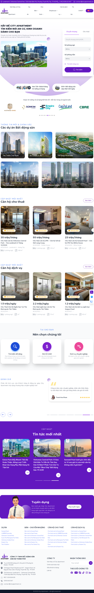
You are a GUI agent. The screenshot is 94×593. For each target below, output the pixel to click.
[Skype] (80, 573)
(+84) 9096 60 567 (65, 1)
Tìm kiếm (79, 70)
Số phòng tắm (70, 55)
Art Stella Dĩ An (36, 155)
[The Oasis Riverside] (74, 145)
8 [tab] (51, 115)
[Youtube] (76, 572)
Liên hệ (49, 570)
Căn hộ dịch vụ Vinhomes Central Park (81, 535)
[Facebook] (71, 572)
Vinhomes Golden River (7, 540)
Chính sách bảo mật (53, 564)
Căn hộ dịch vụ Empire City (78, 544)
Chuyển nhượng (71, 32)
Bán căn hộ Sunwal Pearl (31, 531)
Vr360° (80, 10)
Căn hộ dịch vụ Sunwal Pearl (78, 531)
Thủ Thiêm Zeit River (11, 155)
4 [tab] (44, 115)
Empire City (4, 542)
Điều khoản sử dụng (53, 567)
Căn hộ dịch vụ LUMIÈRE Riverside (80, 533)
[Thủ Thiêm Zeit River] (13, 145)
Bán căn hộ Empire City (31, 542)
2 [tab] (41, 115)
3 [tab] (42, 115)
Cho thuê (86, 32)
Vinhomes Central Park (7, 535)
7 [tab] (49, 115)
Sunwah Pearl (5, 531)
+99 (29, 87)
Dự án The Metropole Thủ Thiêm (10, 537)
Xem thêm (88, 200)
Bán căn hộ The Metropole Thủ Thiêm (35, 537)
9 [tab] (52, 115)
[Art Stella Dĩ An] (40, 145)
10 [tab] (54, 115)
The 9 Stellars (5, 544)
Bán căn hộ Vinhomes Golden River (34, 540)
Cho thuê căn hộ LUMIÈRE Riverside (57, 533)
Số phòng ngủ (70, 45)
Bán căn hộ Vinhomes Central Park (34, 535)
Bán (35, 10)
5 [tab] (46, 115)
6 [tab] (47, 115)
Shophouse (52, 10)
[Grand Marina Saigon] (67, 175)
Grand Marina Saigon (52, 185)
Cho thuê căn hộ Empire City (55, 546)
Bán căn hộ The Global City (32, 544)
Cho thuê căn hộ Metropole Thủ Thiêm (58, 540)
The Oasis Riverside (65, 155)
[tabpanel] (10, 107)
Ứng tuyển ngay (74, 507)
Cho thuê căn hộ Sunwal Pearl (56, 531)
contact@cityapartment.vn (84, 1)
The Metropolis (8, 185)
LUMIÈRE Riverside (6, 533)
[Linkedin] (90, 573)
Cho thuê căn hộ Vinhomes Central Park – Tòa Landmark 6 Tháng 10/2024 (13, 243)
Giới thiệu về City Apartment (56, 562)
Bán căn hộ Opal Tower (31, 533)
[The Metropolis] (19, 175)
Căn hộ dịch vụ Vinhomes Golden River (81, 542)
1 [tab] (39, 115)
